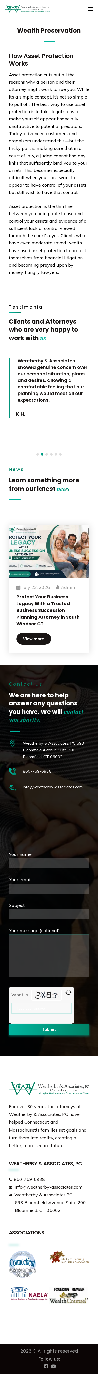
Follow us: (49, 1359)
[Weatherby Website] (15, 9)
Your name (20, 854)
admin (68, 587)
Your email (20, 879)
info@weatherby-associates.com (53, 786)
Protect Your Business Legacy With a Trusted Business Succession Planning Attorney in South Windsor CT (48, 610)
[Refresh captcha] (68, 992)
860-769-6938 (37, 771)
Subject (17, 905)
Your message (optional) (34, 931)
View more (33, 639)
